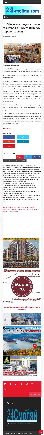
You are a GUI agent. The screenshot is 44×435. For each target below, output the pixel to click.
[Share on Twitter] (23, 137)
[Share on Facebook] (9, 137)
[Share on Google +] (9, 141)
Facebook (37, 157)
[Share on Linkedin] (23, 141)
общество (7, 128)
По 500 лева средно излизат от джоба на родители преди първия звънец (22, 28)
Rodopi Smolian (9, 433)
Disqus (28, 157)
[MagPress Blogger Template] (22, 10)
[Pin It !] (9, 146)
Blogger (19, 157)
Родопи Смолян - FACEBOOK (12, 207)
